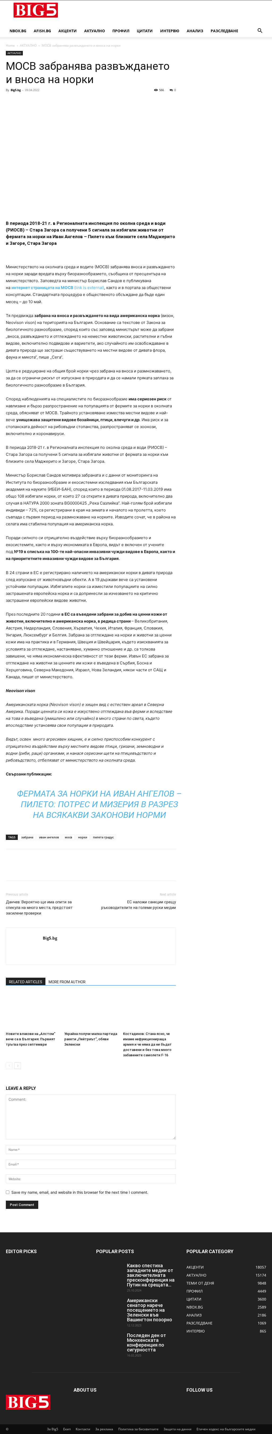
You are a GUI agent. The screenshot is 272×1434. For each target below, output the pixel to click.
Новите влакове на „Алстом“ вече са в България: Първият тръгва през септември (30, 1039)
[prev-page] (9, 1065)
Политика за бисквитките (138, 1429)
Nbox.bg (18, 30)
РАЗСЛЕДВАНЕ (224, 30)
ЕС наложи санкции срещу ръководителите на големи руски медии (138, 905)
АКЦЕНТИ (67, 30)
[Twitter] (23, 102)
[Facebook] (11, 102)
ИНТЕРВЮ (169, 30)
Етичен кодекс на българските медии (226, 1429)
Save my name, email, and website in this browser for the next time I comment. (79, 1192)
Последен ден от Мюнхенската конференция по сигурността (146, 1342)
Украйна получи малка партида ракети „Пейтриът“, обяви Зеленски (90, 1039)
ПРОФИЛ (120, 30)
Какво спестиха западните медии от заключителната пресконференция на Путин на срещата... (151, 1275)
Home (10, 45)
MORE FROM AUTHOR (67, 982)
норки (82, 837)
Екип (67, 1429)
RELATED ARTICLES (25, 982)
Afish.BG (42, 30)
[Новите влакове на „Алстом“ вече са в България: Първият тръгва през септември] (32, 1011)
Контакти (83, 1429)
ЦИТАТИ (145, 30)
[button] (259, 31)
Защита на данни (178, 1429)
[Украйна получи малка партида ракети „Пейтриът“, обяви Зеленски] (90, 1011)
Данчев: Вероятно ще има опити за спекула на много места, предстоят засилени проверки (39, 908)
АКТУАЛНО (94, 30)
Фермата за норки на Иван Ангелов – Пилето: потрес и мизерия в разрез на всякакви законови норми (99, 804)
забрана (27, 837)
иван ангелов (49, 837)
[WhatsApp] (47, 102)
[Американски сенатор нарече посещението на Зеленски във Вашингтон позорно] (109, 1307)
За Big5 (52, 1429)
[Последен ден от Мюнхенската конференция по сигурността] (109, 1342)
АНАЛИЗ (195, 30)
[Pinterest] (35, 102)
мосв (68, 837)
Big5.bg (16, 90)
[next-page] (17, 1065)
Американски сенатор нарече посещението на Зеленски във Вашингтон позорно (149, 1310)
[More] (60, 102)
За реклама (104, 1429)
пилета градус (103, 837)
